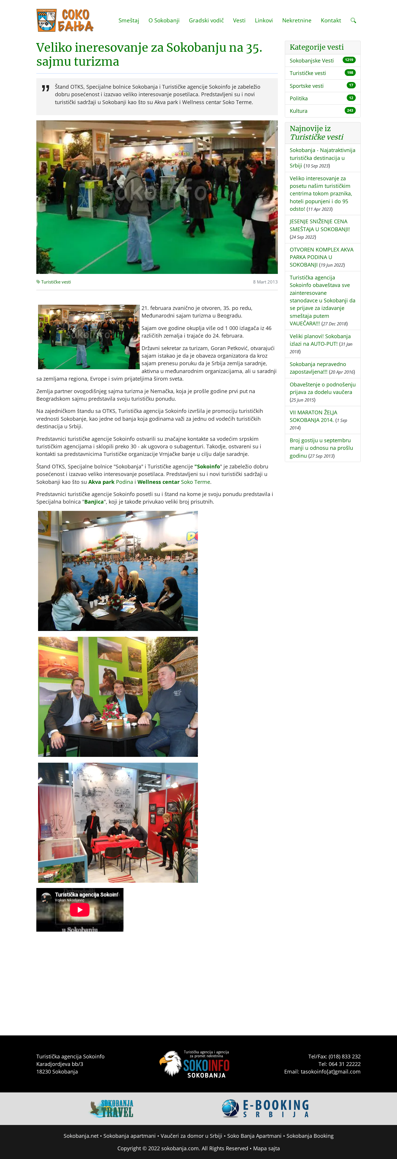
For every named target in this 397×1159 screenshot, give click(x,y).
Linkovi (264, 20)
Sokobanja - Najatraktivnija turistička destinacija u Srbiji (322, 158)
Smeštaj (129, 20)
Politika (299, 98)
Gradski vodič (206, 20)
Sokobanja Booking (310, 1135)
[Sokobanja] (111, 1108)
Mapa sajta (266, 1148)
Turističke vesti (55, 282)
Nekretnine (297, 20)
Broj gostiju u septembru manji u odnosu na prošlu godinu (321, 448)
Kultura (298, 110)
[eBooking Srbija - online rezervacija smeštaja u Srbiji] (265, 1108)
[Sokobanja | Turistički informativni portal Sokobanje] (65, 20)
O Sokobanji (164, 20)
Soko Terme (173, 481)
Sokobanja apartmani (129, 1135)
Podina (110, 481)
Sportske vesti (307, 85)
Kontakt (331, 20)
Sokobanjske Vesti (312, 60)
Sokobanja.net (81, 1135)
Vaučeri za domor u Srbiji (191, 1135)
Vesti (239, 20)
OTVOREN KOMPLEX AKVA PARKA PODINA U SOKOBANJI (321, 257)
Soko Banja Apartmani (254, 1135)
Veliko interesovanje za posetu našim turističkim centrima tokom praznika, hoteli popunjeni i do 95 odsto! (321, 194)
